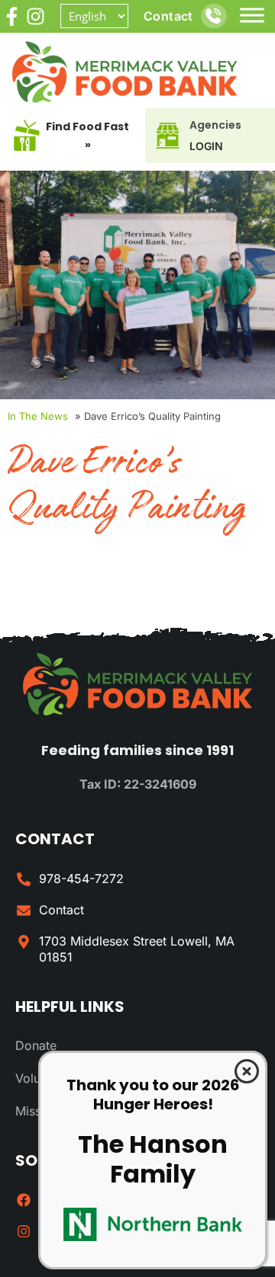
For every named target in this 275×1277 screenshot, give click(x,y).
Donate (36, 1045)
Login (206, 145)
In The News (38, 416)
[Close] (246, 1071)
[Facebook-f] (11, 16)
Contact (168, 16)
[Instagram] (35, 16)
